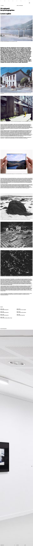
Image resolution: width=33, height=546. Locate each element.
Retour (2, 5)
